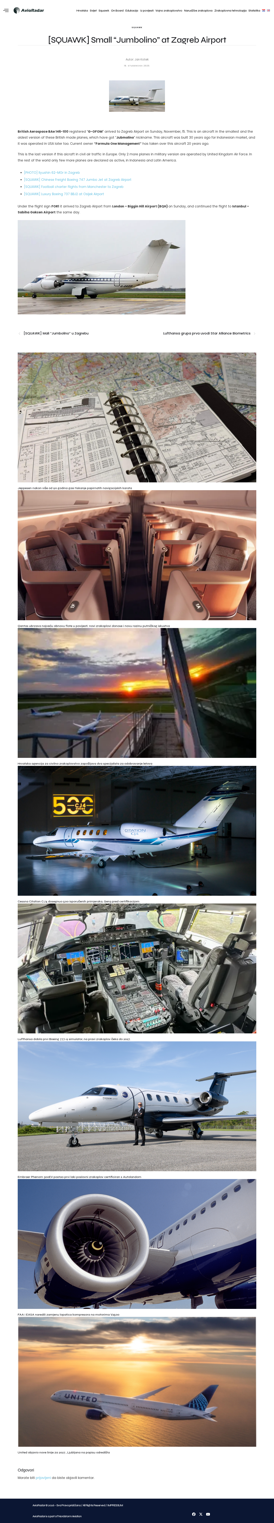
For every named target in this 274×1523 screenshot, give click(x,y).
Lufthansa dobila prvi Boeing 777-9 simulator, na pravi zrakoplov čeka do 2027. (74, 1039)
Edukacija (131, 10)
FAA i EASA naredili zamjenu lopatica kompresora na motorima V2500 (68, 1314)
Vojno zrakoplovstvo (168, 10)
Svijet (93, 10)
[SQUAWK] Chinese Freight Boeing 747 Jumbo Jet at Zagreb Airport (77, 179)
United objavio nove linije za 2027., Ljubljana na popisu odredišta (64, 1452)
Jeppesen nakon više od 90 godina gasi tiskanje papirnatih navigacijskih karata (75, 488)
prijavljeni (43, 1478)
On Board (117, 10)
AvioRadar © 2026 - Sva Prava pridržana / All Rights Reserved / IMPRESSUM (78, 1505)
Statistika (254, 10)
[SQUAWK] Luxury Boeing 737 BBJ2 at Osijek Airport (64, 194)
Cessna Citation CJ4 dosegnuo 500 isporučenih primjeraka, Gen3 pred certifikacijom (78, 901)
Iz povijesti (147, 10)
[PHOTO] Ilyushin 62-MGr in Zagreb (52, 172)
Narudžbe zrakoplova (198, 10)
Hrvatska (82, 10)
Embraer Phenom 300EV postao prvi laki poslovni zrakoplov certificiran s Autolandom (79, 1177)
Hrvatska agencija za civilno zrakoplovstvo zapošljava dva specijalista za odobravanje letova (85, 763)
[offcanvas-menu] (6, 11)
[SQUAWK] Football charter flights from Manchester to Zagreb (73, 187)
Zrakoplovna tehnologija (230, 10)
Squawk (104, 10)
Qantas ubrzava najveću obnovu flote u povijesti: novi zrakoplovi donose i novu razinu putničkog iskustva (94, 626)
